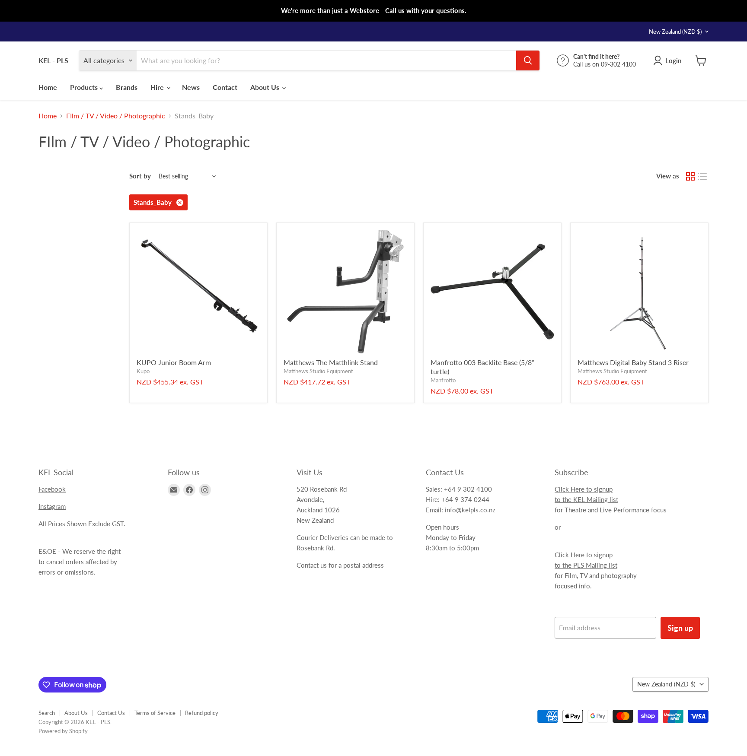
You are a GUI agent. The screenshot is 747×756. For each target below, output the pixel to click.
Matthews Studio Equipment (318, 371)
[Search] (528, 60)
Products (84, 87)
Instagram (52, 506)
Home (47, 87)
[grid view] (690, 176)
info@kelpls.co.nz (470, 510)
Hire (158, 87)
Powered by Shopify (63, 730)
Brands (126, 87)
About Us (265, 87)
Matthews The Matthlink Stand (331, 362)
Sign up (680, 627)
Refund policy (201, 712)
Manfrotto (443, 380)
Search (46, 712)
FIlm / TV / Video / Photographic (115, 116)
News (191, 87)
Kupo (143, 371)
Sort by (140, 176)
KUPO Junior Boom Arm (174, 362)
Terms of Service (155, 712)
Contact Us (111, 712)
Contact (225, 87)
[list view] (702, 176)
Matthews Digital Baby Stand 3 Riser (633, 362)
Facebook (52, 489)
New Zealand (675, 31)
